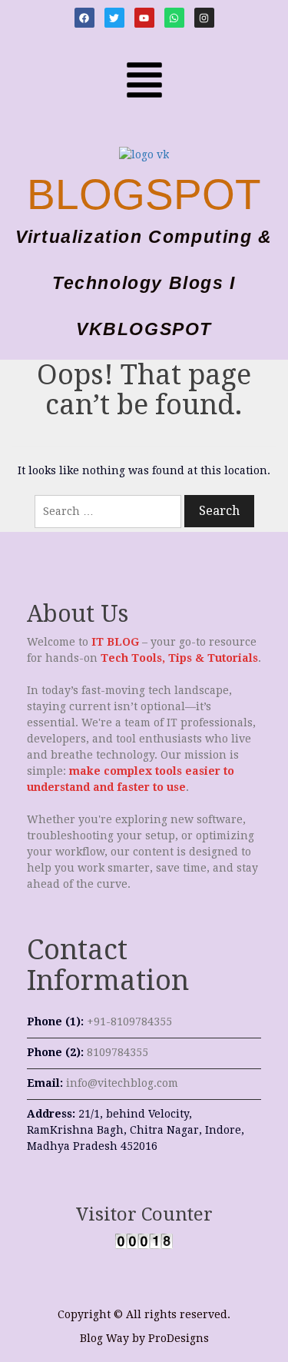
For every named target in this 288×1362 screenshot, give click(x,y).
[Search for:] (108, 511)
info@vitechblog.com (122, 1083)
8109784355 (117, 1052)
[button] (143, 78)
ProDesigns (178, 1338)
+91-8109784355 (129, 1021)
